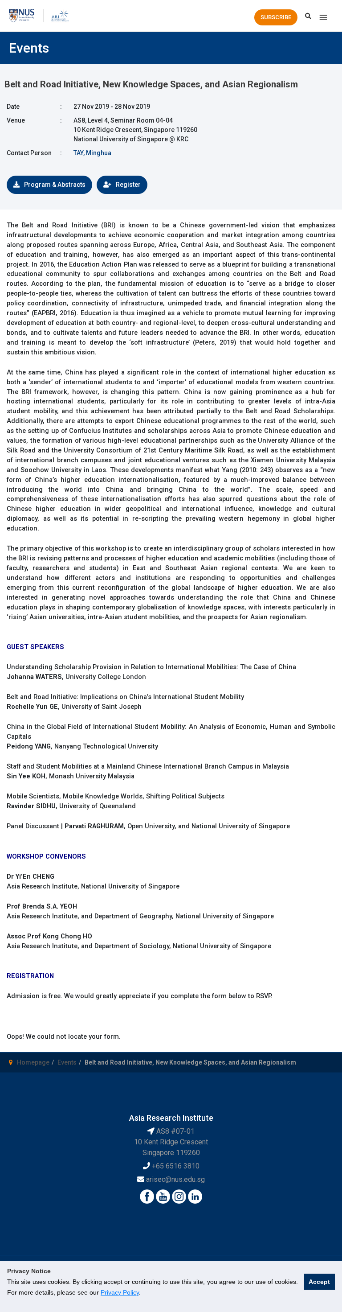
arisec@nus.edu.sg (175, 1179)
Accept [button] (319, 1281)
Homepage (33, 1062)
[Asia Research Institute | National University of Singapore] (59, 15)
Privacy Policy (120, 1292)
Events (67, 1062)
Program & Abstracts (55, 184)
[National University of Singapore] (21, 15)
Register (128, 184)
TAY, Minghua (92, 152)
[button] (275, 17)
